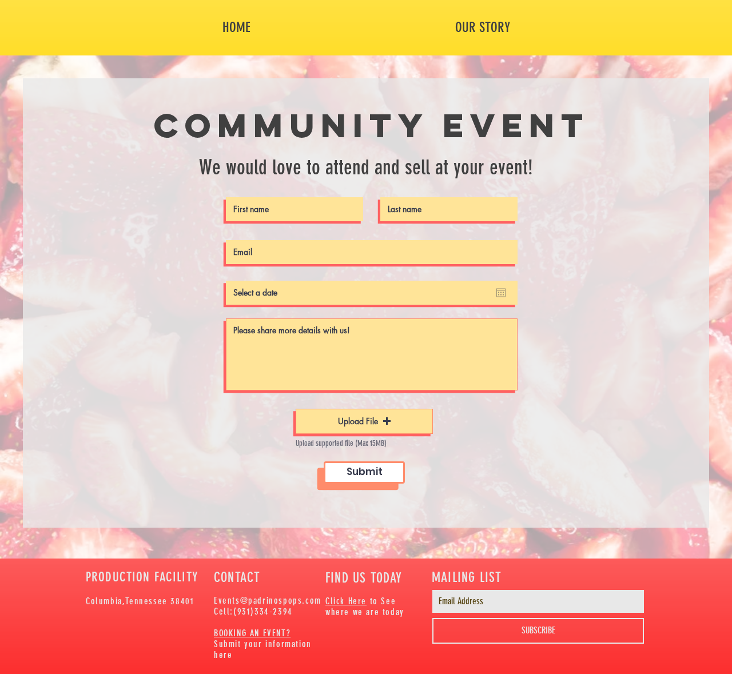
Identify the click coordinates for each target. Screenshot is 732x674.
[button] (364, 421)
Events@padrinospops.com (267, 600)
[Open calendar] (501, 292)
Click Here (346, 601)
